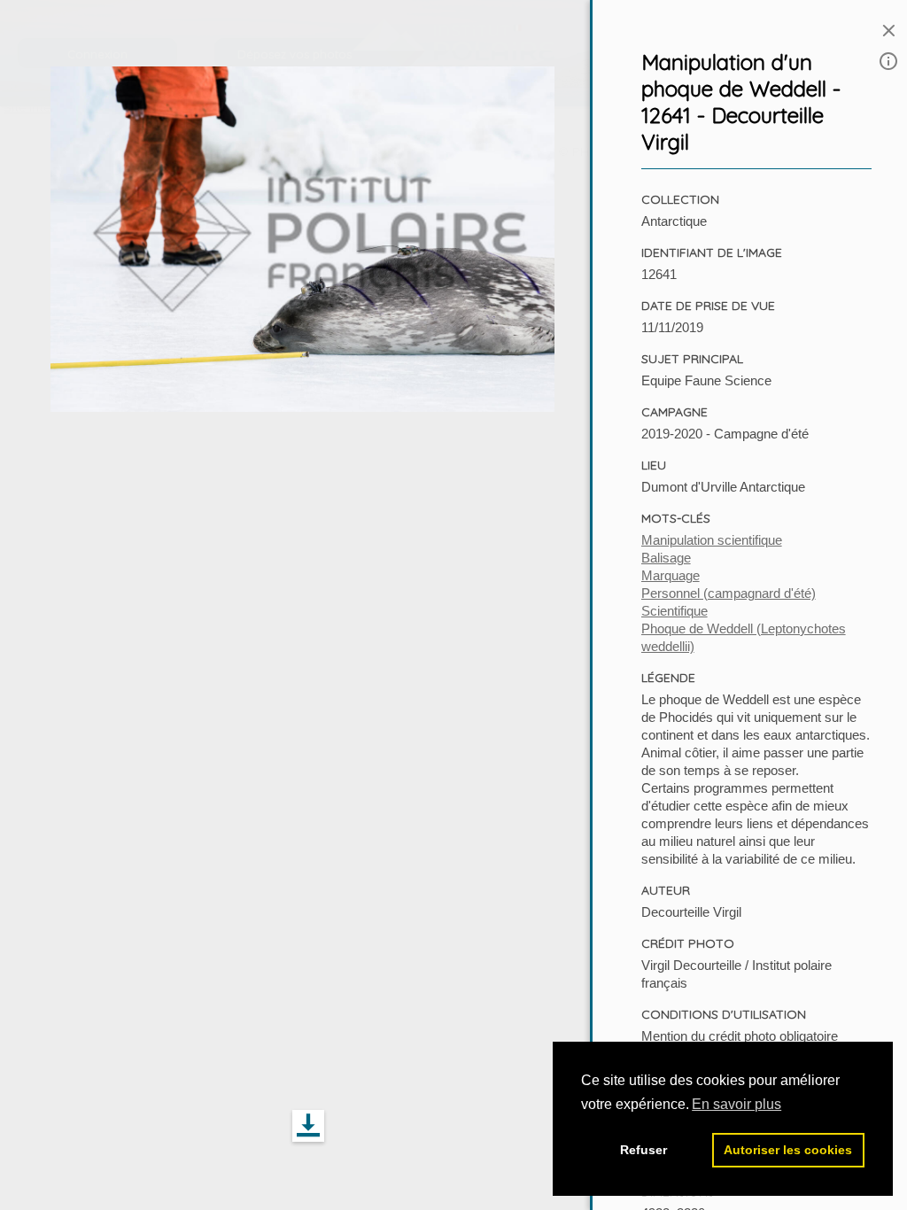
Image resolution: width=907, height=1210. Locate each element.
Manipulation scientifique (711, 539)
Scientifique (674, 610)
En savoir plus (736, 1104)
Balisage (666, 557)
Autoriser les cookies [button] (788, 1150)
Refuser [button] (643, 1150)
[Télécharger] (308, 1127)
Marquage (670, 575)
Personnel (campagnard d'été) (728, 593)
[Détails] (889, 62)
